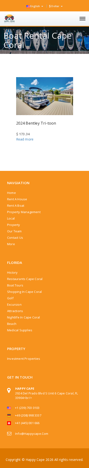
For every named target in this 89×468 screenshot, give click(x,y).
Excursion (14, 304)
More (11, 244)
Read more (25, 139)
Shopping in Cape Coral (24, 292)
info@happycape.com (31, 433)
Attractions (15, 311)
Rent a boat (15, 205)
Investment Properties (23, 358)
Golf (10, 298)
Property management (24, 212)
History (12, 272)
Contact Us (15, 237)
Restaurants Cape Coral (24, 279)
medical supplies (19, 330)
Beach (11, 324)
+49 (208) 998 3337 (28, 415)
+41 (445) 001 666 (27, 423)
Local (11, 218)
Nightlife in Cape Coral (23, 317)
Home (11, 193)
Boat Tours (15, 285)
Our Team (14, 231)
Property (13, 225)
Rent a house (17, 199)
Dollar (55, 6)
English (35, 6)
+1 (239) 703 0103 (27, 408)
